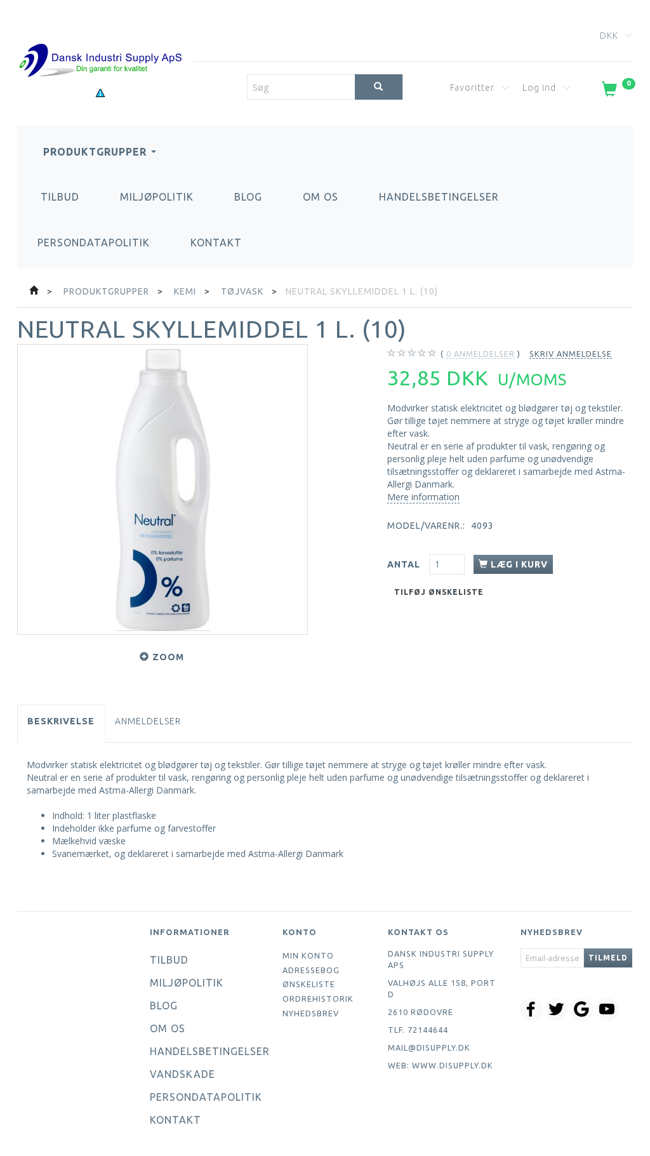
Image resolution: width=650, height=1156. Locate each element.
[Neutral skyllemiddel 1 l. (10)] (162, 489)
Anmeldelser (148, 721)
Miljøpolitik (157, 197)
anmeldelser (480, 353)
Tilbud (60, 197)
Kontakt (216, 242)
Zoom (168, 657)
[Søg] (378, 87)
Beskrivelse (61, 721)
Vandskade (182, 1074)
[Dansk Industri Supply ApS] (100, 41)
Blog (248, 197)
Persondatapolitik (93, 242)
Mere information (423, 497)
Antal (405, 564)
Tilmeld (608, 957)
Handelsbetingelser (439, 197)
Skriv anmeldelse (570, 353)
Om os (320, 197)
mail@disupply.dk (429, 1047)
